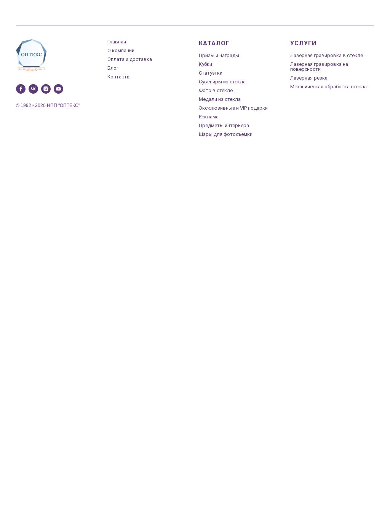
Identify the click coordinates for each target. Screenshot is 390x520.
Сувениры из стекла (222, 82)
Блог (112, 68)
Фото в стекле (216, 90)
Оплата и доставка (129, 59)
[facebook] (21, 89)
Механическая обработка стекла (328, 86)
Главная (116, 42)
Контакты (119, 77)
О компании (120, 50)
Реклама (209, 117)
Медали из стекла (220, 99)
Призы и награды (219, 55)
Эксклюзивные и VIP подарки (233, 108)
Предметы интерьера (224, 125)
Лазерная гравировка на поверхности (319, 66)
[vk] (33, 89)
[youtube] (58, 89)
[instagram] (46, 89)
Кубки (205, 64)
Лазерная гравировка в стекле (326, 55)
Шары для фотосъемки (226, 134)
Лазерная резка (309, 78)
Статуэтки (210, 73)
